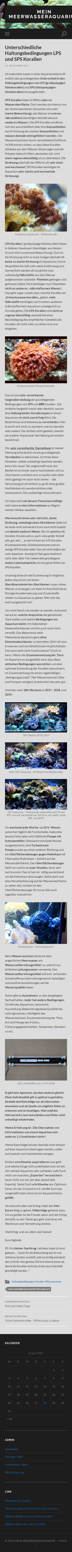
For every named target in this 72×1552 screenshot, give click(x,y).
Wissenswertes (53, 1281)
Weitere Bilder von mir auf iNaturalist (28, 1516)
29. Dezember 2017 (17, 65)
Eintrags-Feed (14, 1456)
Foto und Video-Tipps (17, 1304)
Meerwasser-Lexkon (18, 1500)
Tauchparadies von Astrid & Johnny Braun (31, 1508)
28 (44, 1402)
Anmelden (11, 1449)
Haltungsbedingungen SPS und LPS (29, 1289)
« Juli (9, 1418)
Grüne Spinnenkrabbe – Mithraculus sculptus (32, 1318)
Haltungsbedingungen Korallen (28, 1281)
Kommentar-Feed (16, 1464)
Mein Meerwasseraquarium (35, 1540)
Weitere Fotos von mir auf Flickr (25, 1524)
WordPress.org (14, 1472)
